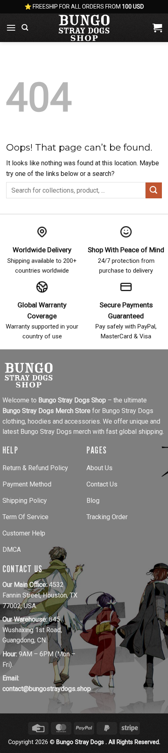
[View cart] (157, 28)
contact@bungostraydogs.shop (46, 689)
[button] (11, 28)
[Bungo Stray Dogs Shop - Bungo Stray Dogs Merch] (84, 27)
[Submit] (154, 190)
